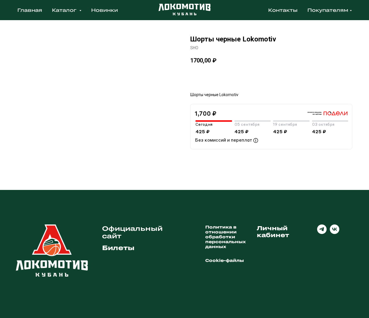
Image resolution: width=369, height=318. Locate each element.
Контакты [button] (283, 10)
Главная (29, 10)
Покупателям (327, 10)
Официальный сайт (132, 231)
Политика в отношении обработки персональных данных (225, 236)
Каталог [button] (65, 10)
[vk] (334, 232)
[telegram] (322, 232)
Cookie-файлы (224, 260)
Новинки (104, 10)
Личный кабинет (273, 231)
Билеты (118, 247)
